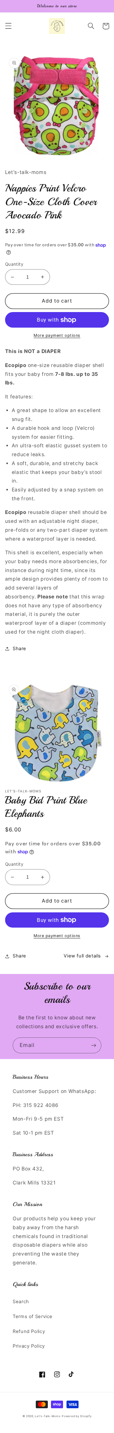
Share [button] (19, 648)
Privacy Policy (29, 1346)
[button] (8, 26)
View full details (82, 956)
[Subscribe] (93, 1045)
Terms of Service (33, 1316)
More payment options (57, 335)
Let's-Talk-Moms (47, 1416)
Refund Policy (29, 1331)
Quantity (14, 264)
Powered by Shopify (77, 1416)
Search (21, 1301)
